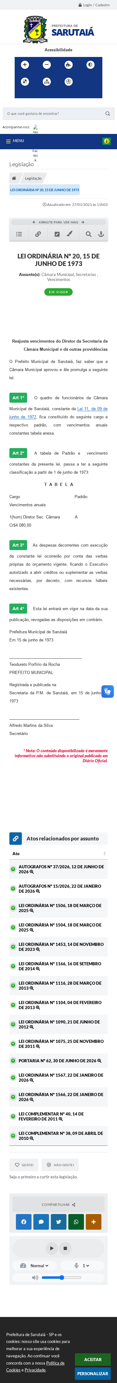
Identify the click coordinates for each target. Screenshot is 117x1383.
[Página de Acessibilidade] (68, 81)
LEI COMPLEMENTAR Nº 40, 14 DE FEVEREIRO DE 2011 (51, 1116)
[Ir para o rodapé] (48, 94)
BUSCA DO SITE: (20, 104)
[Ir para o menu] (21, 94)
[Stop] (65, 1248)
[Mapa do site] (47, 81)
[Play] (52, 1248)
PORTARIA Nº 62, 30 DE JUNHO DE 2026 (58, 1060)
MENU (18, 140)
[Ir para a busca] (34, 94)
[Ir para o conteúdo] (86, 81)
